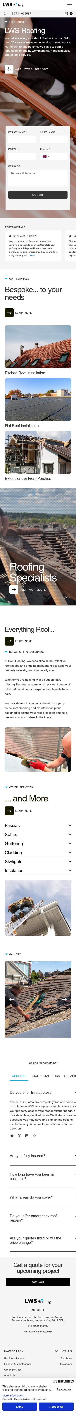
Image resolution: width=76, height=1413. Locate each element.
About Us (9, 1375)
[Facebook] (71, 13)
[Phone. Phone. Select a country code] (46, 156)
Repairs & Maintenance (18, 1363)
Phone (45, 149)
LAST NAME (49, 132)
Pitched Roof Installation (25, 373)
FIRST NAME (17, 132)
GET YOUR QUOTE (33, 589)
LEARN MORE (23, 312)
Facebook (66, 1358)
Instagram (66, 1363)
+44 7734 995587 (19, 13)
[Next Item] (64, 999)
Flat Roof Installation (22, 425)
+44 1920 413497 (38, 1325)
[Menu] (69, 4)
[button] (12, 1136)
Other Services (13, 1369)
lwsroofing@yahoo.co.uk (38, 1331)
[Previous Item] (12, 999)
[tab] (19, 1076)
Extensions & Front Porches (28, 478)
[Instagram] (66, 13)
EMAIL (13, 149)
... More (31, 255)
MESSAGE (14, 166)
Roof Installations (14, 1358)
